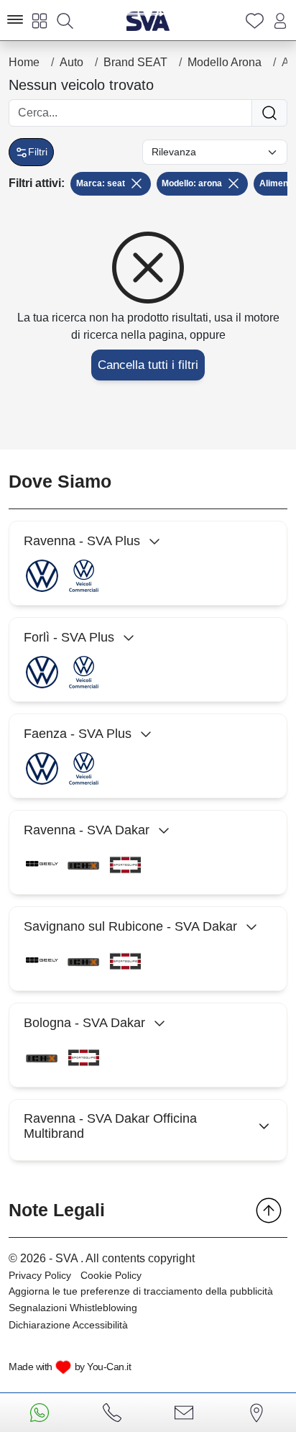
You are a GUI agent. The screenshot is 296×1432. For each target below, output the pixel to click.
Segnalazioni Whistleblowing (73, 1307)
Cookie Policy (111, 1275)
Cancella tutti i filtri (148, 365)
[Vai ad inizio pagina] (268, 1210)
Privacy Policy (40, 1275)
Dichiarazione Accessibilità (68, 1325)
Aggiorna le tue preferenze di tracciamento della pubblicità (141, 1291)
